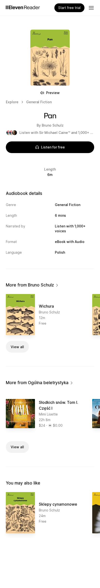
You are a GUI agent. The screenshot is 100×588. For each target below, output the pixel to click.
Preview (53, 93)
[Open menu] (91, 8)
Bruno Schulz (53, 125)
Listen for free (53, 147)
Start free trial (69, 8)
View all (17, 347)
